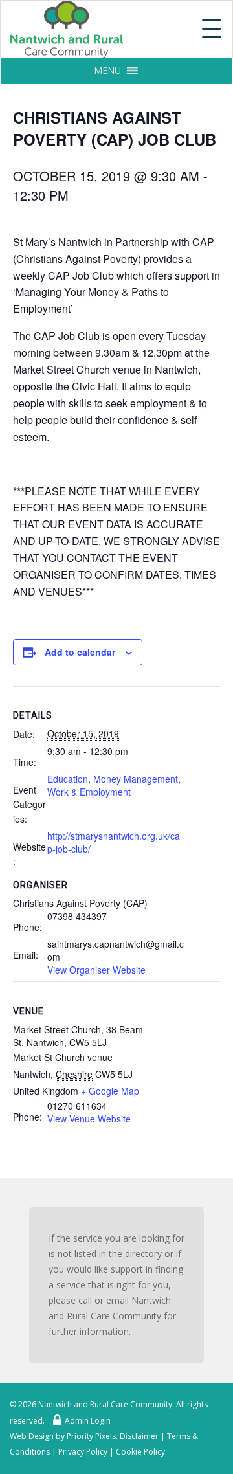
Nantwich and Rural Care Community (105, 1404)
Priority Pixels (91, 1436)
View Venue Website (89, 1118)
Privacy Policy (82, 1451)
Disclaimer (139, 1436)
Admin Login (88, 1420)
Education (67, 778)
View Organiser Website (96, 969)
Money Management (135, 778)
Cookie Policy (140, 1451)
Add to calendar (80, 651)
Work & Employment (89, 791)
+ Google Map (110, 1090)
